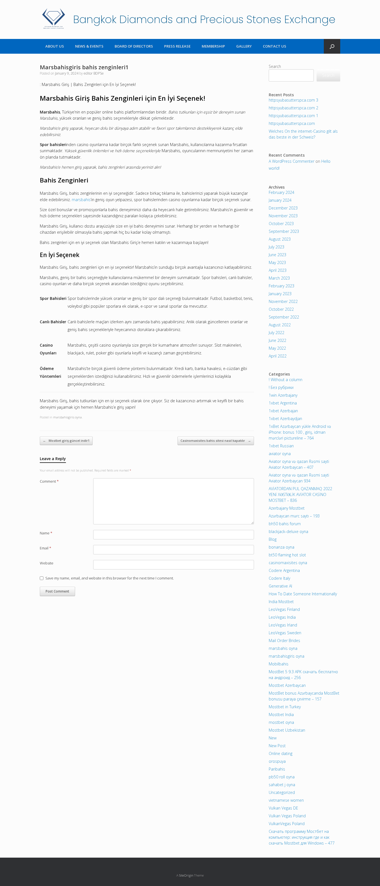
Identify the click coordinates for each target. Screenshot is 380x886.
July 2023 (276, 247)
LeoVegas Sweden (285, 632)
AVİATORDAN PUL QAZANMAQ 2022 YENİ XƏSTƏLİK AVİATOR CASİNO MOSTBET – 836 (300, 494)
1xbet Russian (281, 445)
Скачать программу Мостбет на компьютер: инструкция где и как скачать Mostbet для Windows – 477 (302, 837)
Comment (49, 481)
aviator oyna (280, 453)
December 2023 (283, 208)
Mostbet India (281, 714)
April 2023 (278, 270)
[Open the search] (332, 46)
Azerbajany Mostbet (287, 508)
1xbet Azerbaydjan (285, 418)
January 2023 (280, 293)
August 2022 (280, 324)
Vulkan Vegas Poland (287, 815)
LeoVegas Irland (283, 625)
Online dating (280, 753)
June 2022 (277, 340)
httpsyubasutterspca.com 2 (293, 107)
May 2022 (277, 348)
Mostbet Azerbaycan (287, 685)
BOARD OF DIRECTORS (134, 46)
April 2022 (278, 356)
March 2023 (279, 278)
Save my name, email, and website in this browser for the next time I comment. (109, 578)
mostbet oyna (281, 722)
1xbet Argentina (283, 403)
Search (275, 66)
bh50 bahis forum (285, 523)
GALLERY (244, 46)
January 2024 (280, 200)
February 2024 (281, 192)
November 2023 (283, 215)
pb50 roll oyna (282, 776)
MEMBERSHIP (213, 46)
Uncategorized (282, 792)
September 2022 (284, 317)
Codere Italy (279, 578)
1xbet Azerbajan (283, 410)
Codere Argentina (284, 570)
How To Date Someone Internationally (303, 593)
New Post (277, 745)
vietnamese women (286, 800)
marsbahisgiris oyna (67, 417)
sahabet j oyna (282, 784)
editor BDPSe (94, 73)
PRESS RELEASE (177, 46)
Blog (273, 539)
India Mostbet (281, 601)
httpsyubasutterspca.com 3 (293, 100)
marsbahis (81, 199)
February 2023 (281, 285)
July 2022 (276, 332)
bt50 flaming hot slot (287, 554)
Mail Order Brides (284, 640)
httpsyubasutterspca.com (292, 123)
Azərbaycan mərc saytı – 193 (294, 516)
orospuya (277, 761)
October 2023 (281, 223)
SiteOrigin (186, 875)
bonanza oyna (281, 547)
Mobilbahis (278, 664)
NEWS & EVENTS (89, 46)
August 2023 (280, 239)
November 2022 (283, 301)
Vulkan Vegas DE (283, 808)
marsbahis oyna (283, 648)
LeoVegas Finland (284, 609)
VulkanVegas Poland (287, 823)
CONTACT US (274, 46)
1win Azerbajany (283, 395)
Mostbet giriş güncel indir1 (66, 440)
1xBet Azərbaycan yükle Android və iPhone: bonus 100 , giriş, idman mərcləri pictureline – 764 (300, 432)
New (273, 738)
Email (45, 548)
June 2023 (277, 254)
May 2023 (277, 262)
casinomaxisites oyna (288, 562)
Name (46, 532)
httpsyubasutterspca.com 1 (293, 115)
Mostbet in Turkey (285, 706)
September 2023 (284, 231)
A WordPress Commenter (291, 161)
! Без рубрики (281, 387)
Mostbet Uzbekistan (287, 730)
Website (46, 563)
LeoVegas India (282, 617)
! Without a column (285, 379)
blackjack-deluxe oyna (288, 531)
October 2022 (281, 309)
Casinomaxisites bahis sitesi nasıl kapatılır (216, 440)
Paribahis (277, 769)
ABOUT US (54, 46)
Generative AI (280, 586)
